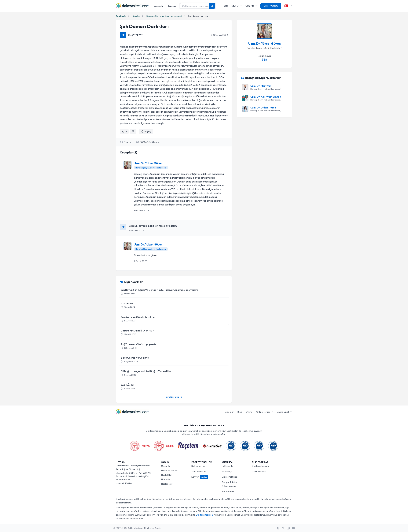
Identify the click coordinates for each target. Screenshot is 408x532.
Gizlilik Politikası (229, 476)
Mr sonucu (127, 305)
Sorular (136, 16)
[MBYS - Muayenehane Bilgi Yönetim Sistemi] (140, 446)
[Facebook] (278, 528)
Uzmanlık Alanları (169, 470)
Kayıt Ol (235, 5)
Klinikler (172, 5)
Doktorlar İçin (198, 466)
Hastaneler (166, 483)
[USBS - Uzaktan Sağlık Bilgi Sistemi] (164, 446)
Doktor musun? (271, 5)
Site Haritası (228, 491)
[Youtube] (293, 528)
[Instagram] (288, 528)
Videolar (229, 411)
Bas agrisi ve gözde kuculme (137, 318)
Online (249, 411)
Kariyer (199, 476)
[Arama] (212, 6)
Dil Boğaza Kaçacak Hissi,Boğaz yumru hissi (145, 373)
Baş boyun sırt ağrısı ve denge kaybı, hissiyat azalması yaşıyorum (159, 291)
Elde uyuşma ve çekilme (134, 359)
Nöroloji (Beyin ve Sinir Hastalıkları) (164, 16)
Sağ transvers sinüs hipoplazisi (138, 345)
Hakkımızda (227, 466)
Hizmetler (166, 479)
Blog (226, 5)
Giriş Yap (249, 5)
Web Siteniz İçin (199, 471)
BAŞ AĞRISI (127, 386)
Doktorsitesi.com (260, 466)
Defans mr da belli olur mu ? (137, 332)
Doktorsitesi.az (259, 471)
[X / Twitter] (283, 528)
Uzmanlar (159, 5)
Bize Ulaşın (227, 471)
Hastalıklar (166, 474)
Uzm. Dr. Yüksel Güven (148, 163)
